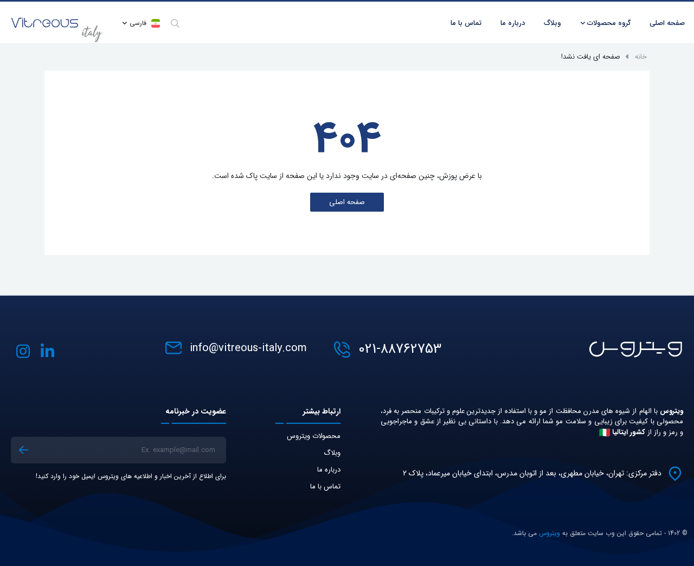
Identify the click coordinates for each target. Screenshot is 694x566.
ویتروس (549, 533)
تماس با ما (325, 486)
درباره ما (512, 23)
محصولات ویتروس (313, 436)
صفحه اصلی (347, 202)
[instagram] (23, 351)
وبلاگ (332, 453)
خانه (641, 56)
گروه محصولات (609, 23)
